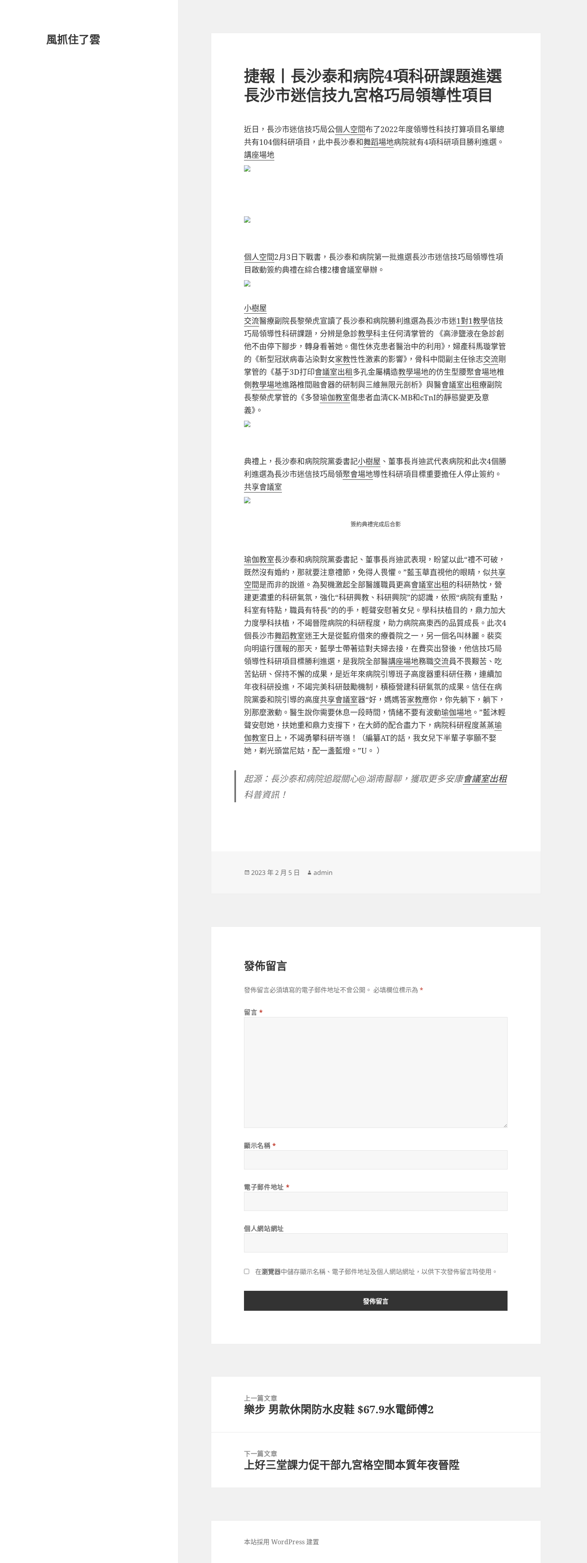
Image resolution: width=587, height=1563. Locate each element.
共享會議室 (263, 487)
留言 (253, 1012)
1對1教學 (472, 321)
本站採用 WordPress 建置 (281, 1541)
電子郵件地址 (267, 1187)
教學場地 (413, 372)
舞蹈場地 (378, 142)
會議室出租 (334, 372)
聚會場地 (481, 372)
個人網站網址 (264, 1228)
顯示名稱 (260, 1145)
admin (323, 872)
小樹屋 (255, 308)
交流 (251, 321)
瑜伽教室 (335, 397)
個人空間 (350, 129)
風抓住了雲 (73, 39)
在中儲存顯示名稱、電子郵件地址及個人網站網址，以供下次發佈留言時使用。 (376, 1271)
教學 (365, 333)
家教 (342, 359)
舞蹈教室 (289, 636)
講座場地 (259, 155)
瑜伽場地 (456, 712)
